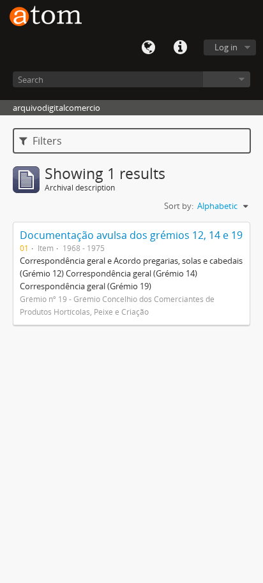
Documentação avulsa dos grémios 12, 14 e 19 (131, 235)
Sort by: (178, 206)
